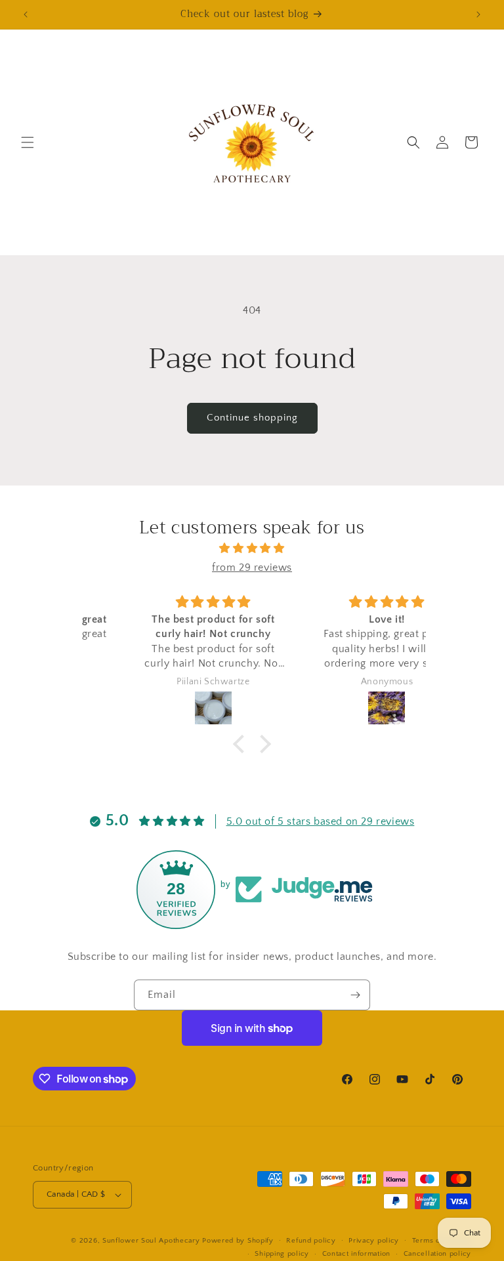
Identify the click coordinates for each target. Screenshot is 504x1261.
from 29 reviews (252, 567)
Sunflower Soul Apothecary (151, 1241)
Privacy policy (373, 1241)
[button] (27, 142)
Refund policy (310, 1241)
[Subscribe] (355, 995)
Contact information (356, 1254)
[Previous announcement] (25, 14)
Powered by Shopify (238, 1241)
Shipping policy (282, 1254)
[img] (251, 548)
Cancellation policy (437, 1254)
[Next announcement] (478, 14)
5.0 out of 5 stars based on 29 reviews (320, 821)
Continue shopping (252, 417)
